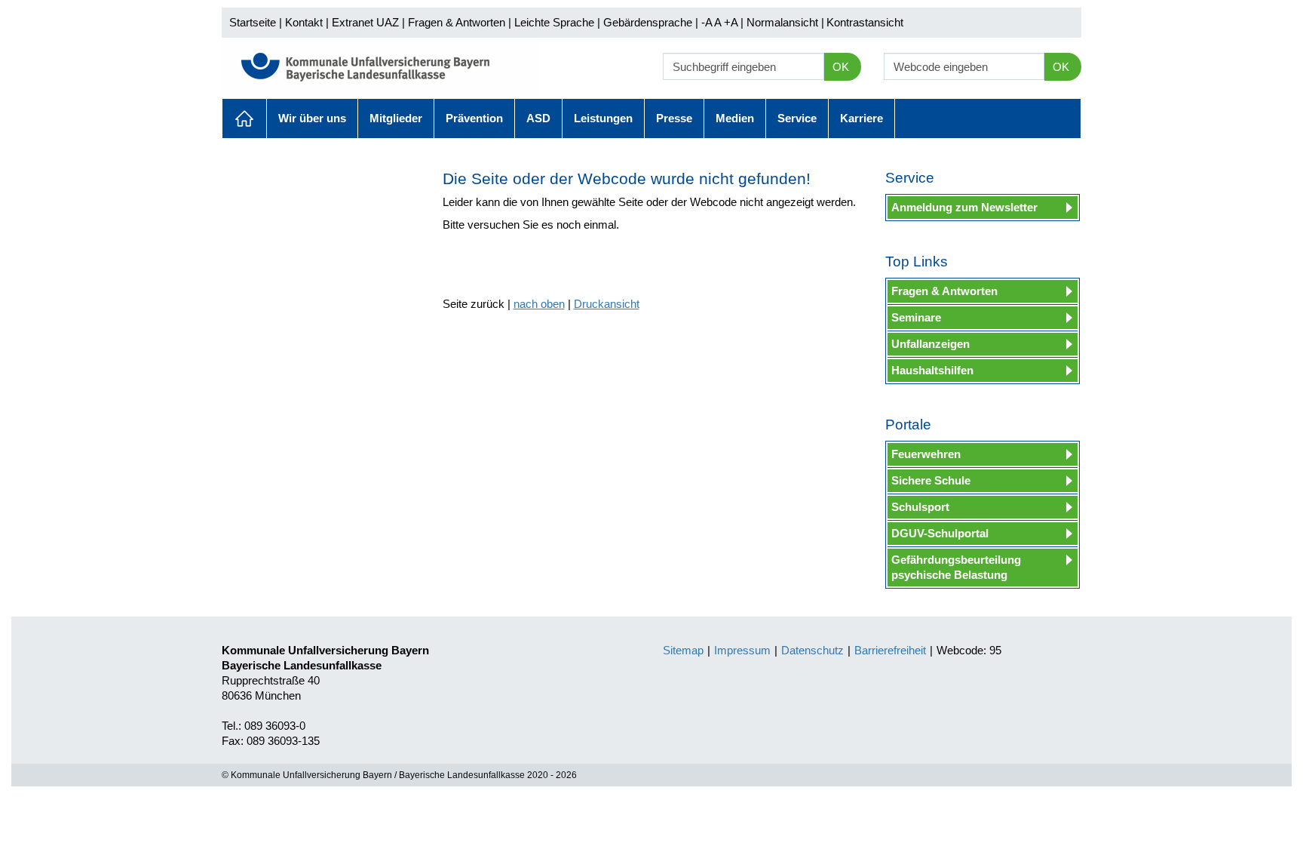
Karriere (861, 118)
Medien (735, 118)
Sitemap (683, 650)
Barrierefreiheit (890, 650)
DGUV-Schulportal (940, 533)
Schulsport (920, 506)
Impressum (742, 650)
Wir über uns (312, 118)
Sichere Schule (930, 480)
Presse (674, 118)
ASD (538, 118)
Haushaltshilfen (932, 370)
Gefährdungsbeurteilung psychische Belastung (956, 567)
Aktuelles (244, 118)
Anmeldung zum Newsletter (964, 207)
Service (797, 118)
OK (840, 66)
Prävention (474, 118)
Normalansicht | (785, 22)
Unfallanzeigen (930, 343)
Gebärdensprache (647, 22)
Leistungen (603, 118)
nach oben (539, 303)
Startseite (252, 22)
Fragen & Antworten (456, 22)
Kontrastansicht (864, 22)
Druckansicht (606, 303)
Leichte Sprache (554, 22)
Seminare (916, 317)
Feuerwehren (926, 454)
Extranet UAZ (365, 22)
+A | (732, 22)
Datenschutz (812, 650)
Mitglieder (395, 118)
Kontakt (304, 22)
